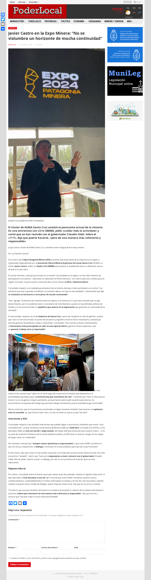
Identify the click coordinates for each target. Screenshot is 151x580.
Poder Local (78, 577)
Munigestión (17, 21)
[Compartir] (2, 28)
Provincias (51, 21)
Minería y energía (114, 21)
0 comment (38, 44)
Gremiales (12, 28)
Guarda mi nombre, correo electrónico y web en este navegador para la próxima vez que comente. (49, 558)
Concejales (34, 21)
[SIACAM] (125, 42)
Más (129, 21)
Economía (79, 21)
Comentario (14, 519)
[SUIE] (125, 61)
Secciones (33, 2)
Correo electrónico (50, 547)
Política (65, 21)
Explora (21, 2)
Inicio (12, 2)
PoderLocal (12, 44)
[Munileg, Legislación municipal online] (125, 95)
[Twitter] (2, 19)
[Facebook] (2, 14)
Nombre (12, 547)
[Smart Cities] (125, 120)
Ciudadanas (95, 21)
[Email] (2, 24)
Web (76, 547)
